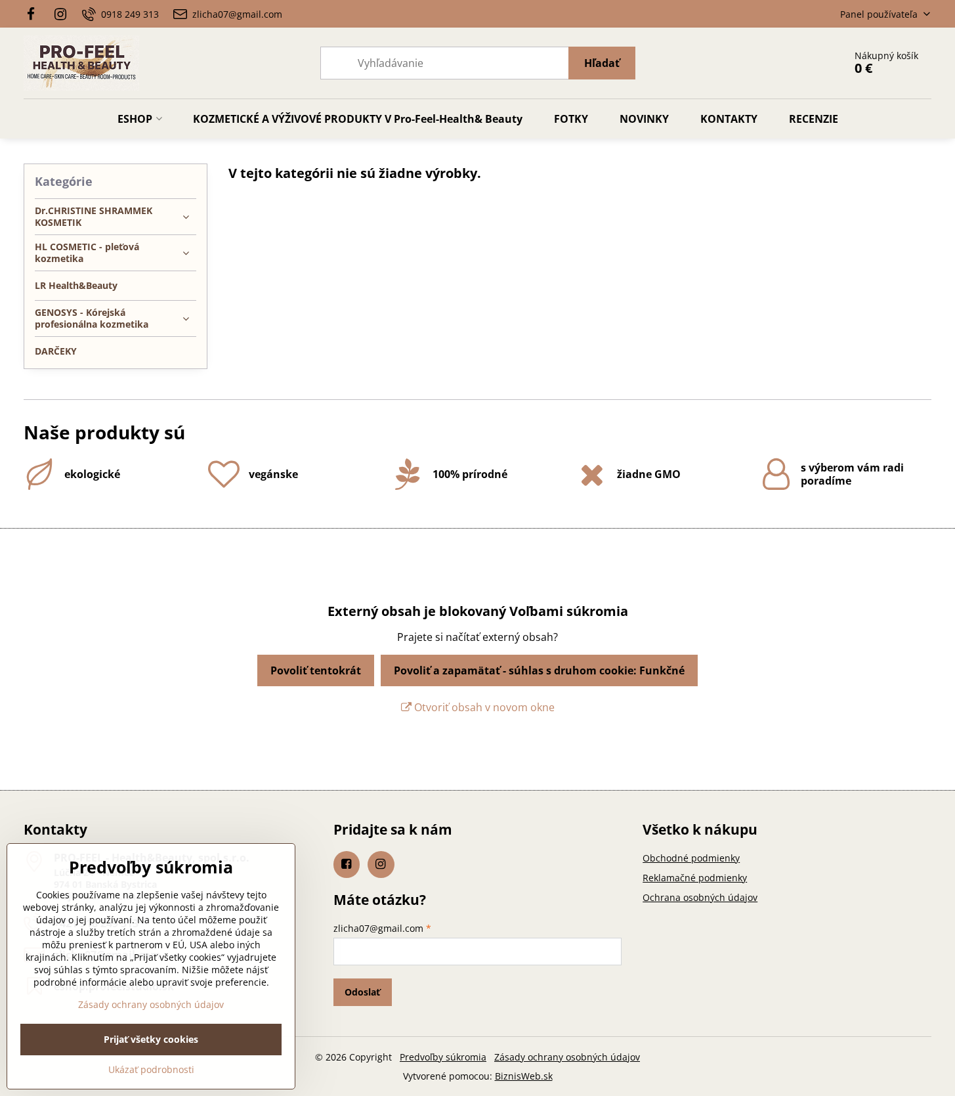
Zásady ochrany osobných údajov (567, 1057)
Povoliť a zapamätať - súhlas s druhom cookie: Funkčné (539, 670)
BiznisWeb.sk (524, 1076)
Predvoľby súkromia (443, 1057)
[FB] (34, 14)
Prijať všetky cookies (151, 1039)
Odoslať (362, 992)
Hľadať (602, 63)
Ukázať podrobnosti (151, 1069)
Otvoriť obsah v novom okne (483, 707)
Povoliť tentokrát (315, 670)
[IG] (61, 14)
